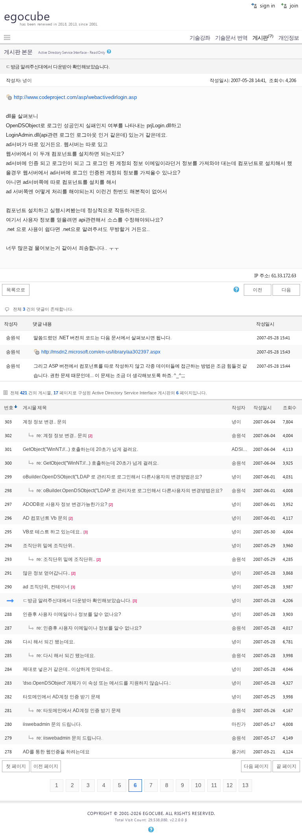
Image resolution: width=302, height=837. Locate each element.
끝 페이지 (286, 766)
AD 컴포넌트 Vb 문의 (45, 518)
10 (198, 785)
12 (229, 785)
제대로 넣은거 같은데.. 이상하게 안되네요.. (67, 669)
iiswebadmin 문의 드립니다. (52, 724)
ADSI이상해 (244, 449)
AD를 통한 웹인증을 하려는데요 (56, 752)
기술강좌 (200, 38)
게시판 (262, 38)
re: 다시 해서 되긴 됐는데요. (65, 655)
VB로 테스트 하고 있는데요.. (52, 532)
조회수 (289, 407)
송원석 (239, 435)
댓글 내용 (42, 324)
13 (245, 785)
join (293, 5)
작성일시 (265, 324)
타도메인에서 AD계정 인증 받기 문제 (61, 697)
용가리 (239, 752)
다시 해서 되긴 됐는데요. (49, 642)
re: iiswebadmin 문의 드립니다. (68, 738)
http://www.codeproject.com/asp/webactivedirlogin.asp (75, 97)
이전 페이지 (45, 766)
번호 (8, 407)
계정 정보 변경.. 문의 (44, 422)
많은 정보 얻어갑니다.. (46, 573)
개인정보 (288, 38)
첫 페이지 (16, 766)
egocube (27, 16)
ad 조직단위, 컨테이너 (46, 587)
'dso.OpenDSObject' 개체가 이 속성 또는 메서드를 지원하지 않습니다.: (97, 683)
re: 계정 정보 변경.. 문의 (61, 435)
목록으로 (15, 290)
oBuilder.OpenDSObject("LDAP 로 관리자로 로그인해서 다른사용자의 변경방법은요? (112, 477)
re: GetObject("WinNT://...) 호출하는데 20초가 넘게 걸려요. (96, 463)
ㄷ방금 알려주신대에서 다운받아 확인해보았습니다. (77, 600)
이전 (257, 290)
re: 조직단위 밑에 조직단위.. (65, 559)
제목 (41, 407)
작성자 (11, 324)
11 (214, 785)
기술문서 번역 (231, 38)
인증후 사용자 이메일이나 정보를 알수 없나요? (72, 614)
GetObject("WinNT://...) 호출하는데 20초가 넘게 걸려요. (80, 449)
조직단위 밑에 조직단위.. (49, 545)
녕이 (27, 80)
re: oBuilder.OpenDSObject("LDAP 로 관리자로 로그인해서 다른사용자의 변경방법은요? (129, 490)
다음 (286, 290)
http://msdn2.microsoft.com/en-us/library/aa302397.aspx (100, 352)
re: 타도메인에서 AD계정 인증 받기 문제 (78, 710)
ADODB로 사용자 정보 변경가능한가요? (65, 504)
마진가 (239, 724)
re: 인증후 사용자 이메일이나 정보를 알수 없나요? (88, 628)
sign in (266, 5)
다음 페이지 (256, 766)
